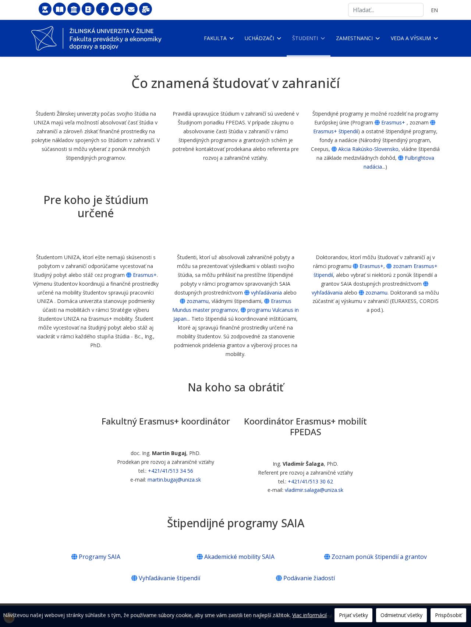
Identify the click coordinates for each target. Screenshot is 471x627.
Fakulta (215, 38)
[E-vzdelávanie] (45, 9)
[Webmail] (131, 9)
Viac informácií (309, 615)
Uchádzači (259, 38)
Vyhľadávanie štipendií (169, 578)
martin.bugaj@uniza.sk (174, 479)
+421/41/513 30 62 (310, 481)
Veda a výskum (411, 38)
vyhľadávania (266, 292)
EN (434, 10)
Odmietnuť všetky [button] (401, 615)
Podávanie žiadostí (309, 578)
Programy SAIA (99, 557)
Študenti (305, 38)
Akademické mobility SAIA (239, 557)
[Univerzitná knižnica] (59, 9)
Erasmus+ (393, 122)
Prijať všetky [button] (353, 615)
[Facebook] (102, 9)
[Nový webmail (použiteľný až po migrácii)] (145, 9)
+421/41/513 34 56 (170, 470)
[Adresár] (88, 9)
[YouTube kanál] (116, 9)
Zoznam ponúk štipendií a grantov (379, 557)
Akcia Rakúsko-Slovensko (368, 148)
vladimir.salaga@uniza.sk (314, 489)
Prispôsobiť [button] (448, 615)
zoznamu (198, 300)
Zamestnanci (354, 38)
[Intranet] (73, 9)
